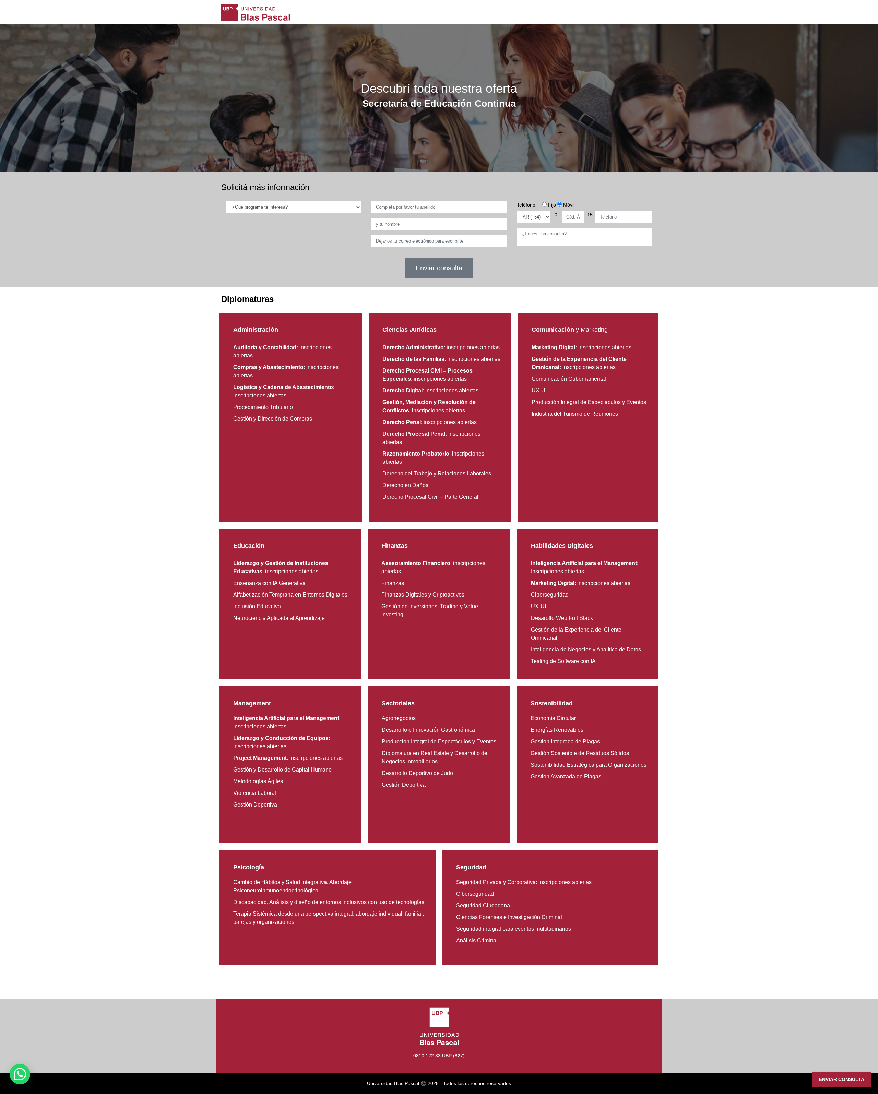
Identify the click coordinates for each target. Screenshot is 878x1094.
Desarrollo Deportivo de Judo (417, 773)
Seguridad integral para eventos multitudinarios (513, 929)
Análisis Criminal (477, 940)
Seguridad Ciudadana (483, 905)
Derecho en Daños (405, 485)
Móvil (568, 205)
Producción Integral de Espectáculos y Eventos (589, 402)
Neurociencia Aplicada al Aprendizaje (279, 618)
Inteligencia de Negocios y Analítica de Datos (586, 649)
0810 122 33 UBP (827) (439, 1055)
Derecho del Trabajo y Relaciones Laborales (436, 474)
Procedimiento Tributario (263, 407)
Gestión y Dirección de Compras (272, 419)
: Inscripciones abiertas (580, 583)
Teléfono (526, 205)
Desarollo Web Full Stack (562, 618)
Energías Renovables (557, 730)
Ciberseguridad (550, 595)
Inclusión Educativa (257, 606)
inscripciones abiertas (581, 347)
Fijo (551, 205)
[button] (20, 1074)
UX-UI (539, 390)
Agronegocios (399, 718)
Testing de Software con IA (563, 661)
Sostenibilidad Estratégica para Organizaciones (588, 765)
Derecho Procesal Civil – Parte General (430, 497)
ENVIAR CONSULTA (841, 1079)
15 (590, 214)
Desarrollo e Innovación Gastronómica (428, 730)
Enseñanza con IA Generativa (269, 583)
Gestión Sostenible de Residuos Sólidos (580, 753)
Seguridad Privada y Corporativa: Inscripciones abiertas (524, 882)
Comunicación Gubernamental (569, 379)
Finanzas (392, 583)
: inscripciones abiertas (441, 347)
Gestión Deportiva (255, 805)
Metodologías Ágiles (258, 781)
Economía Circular (553, 718)
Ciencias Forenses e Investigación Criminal (509, 917)
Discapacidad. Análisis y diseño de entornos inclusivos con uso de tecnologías (328, 902)
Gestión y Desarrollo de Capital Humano (282, 770)
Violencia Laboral (254, 793)
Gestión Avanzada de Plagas (566, 776)
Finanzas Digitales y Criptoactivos (422, 595)
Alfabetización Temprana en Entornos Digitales (290, 595)
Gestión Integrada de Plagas (565, 741)
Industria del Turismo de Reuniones (575, 414)
